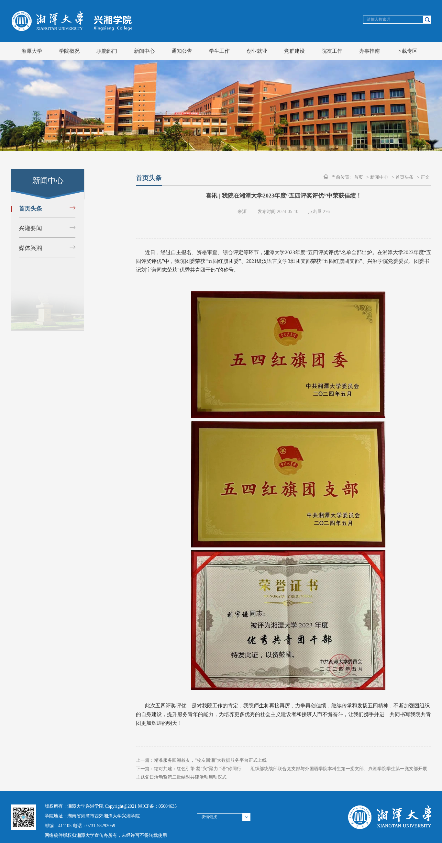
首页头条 (30, 208)
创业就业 (257, 51)
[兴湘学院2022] (74, 29)
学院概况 (69, 51)
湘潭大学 (31, 51)
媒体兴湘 (30, 248)
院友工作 (332, 51)
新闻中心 (144, 51)
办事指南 (369, 51)
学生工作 (219, 51)
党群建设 (294, 51)
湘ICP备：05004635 (157, 806)
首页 (358, 177)
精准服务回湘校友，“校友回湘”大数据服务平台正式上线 (210, 760)
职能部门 (106, 51)
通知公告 (181, 51)
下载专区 (407, 51)
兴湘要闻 (30, 228)
